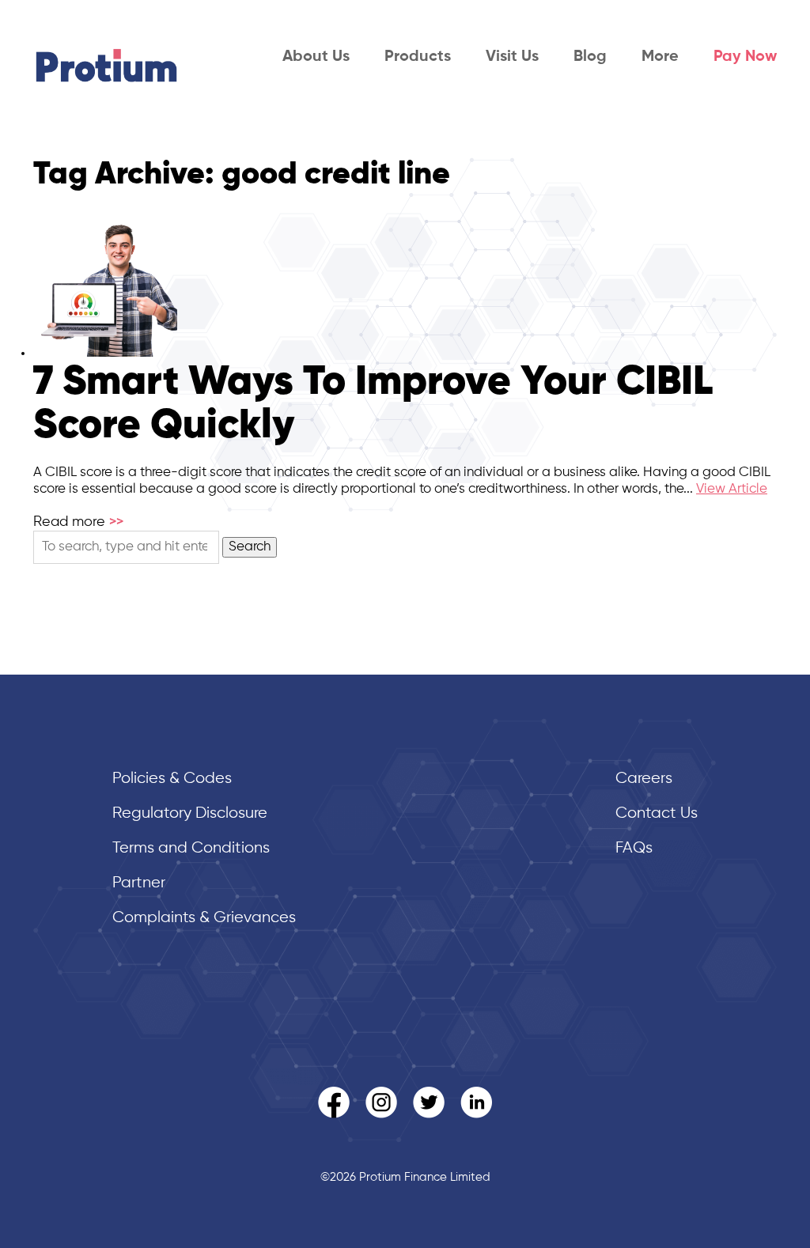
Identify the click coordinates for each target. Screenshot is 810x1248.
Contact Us (656, 813)
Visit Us (512, 57)
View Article (731, 489)
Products (417, 57)
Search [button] (250, 547)
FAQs (634, 848)
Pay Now (745, 57)
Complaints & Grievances (204, 918)
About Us (316, 57)
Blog (590, 57)
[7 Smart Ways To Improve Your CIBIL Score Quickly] (105, 353)
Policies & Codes (172, 778)
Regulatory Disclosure (189, 813)
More (660, 57)
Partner (138, 883)
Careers (643, 778)
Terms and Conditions (191, 848)
